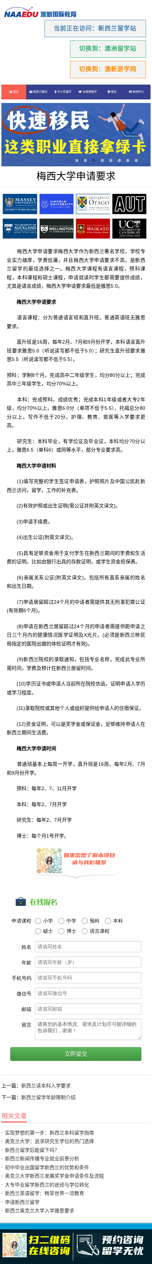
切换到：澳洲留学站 (107, 48)
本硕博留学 (89, 91)
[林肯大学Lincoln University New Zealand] (56, 204)
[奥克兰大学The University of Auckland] (19, 228)
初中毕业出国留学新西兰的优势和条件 (47, 1167)
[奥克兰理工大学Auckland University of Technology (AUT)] (129, 204)
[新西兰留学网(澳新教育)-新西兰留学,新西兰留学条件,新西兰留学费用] (40, 12)
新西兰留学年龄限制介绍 (48, 1097)
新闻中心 (138, 91)
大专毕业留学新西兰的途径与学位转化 (47, 1185)
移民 (113, 91)
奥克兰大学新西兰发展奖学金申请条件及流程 (54, 1176)
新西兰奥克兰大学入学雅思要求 (39, 1210)
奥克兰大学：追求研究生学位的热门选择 (49, 1141)
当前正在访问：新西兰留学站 (95, 28)
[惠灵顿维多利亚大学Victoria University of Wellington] (56, 228)
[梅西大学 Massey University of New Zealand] (19, 204)
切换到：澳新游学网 (107, 69)
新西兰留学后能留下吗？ (32, 1150)
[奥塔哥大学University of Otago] (93, 204)
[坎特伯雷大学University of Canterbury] (129, 228)
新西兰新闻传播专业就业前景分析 (42, 1158)
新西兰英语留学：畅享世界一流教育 (44, 1193)
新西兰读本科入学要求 (46, 1085)
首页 (15, 91)
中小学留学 (64, 91)
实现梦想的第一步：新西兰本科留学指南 (49, 1133)
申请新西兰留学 (22, 1202)
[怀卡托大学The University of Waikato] (93, 228)
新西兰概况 (40, 91)
